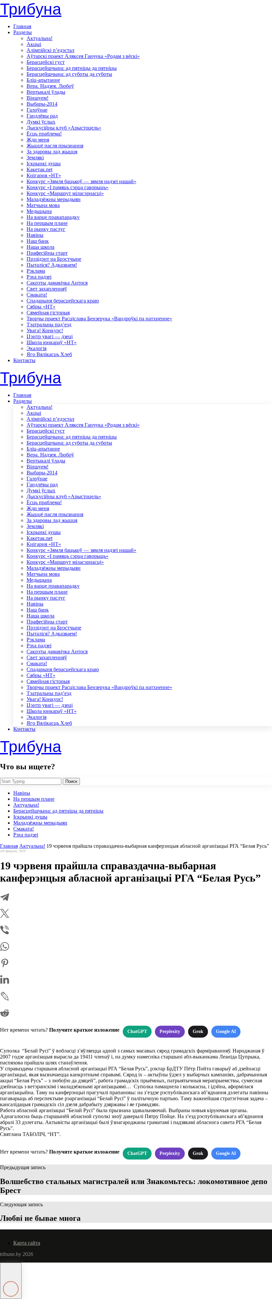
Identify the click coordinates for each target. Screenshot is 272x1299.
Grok (198, 1031)
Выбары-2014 (42, 104)
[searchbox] (30, 781)
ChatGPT (137, 1031)
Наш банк (38, 241)
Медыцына (39, 211)
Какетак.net (39, 169)
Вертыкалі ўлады (46, 92)
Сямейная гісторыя (48, 312)
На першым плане (47, 223)
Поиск (71, 781)
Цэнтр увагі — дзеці (50, 336)
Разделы (22, 32)
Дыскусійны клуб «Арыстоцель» (64, 128)
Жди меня (38, 139)
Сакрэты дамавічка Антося (57, 283)
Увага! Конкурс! (45, 330)
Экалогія (36, 348)
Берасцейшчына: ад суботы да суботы (69, 74)
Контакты (24, 360)
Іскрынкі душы (44, 163)
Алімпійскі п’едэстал (50, 50)
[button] (11, 1281)
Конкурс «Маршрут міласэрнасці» (65, 193)
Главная (22, 26)
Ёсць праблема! (44, 133)
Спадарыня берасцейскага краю (63, 300)
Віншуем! (37, 98)
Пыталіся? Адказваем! (52, 265)
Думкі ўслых (41, 122)
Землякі (35, 157)
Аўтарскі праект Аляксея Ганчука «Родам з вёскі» (83, 56)
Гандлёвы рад (42, 116)
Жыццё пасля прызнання (55, 145)
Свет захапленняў (47, 289)
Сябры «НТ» (41, 306)
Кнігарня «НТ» (44, 175)
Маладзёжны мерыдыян (54, 199)
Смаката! (37, 295)
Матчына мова (43, 205)
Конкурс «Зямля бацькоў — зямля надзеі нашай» (81, 181)
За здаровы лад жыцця (52, 151)
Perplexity (170, 1031)
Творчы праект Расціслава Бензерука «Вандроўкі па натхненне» (99, 318)
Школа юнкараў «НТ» (52, 342)
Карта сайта (26, 1243)
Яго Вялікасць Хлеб (49, 354)
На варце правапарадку (53, 217)
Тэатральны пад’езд (49, 324)
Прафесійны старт (47, 253)
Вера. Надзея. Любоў (50, 86)
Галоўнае (37, 110)
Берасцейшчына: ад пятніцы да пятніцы (72, 68)
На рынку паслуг (46, 229)
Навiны (35, 235)
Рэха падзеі (39, 277)
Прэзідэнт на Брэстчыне (54, 259)
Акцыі (34, 44)
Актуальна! (39, 38)
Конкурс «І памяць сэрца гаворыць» (67, 187)
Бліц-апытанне (43, 80)
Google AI (226, 1031)
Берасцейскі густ (46, 62)
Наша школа (40, 247)
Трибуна (30, 9)
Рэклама (36, 271)
